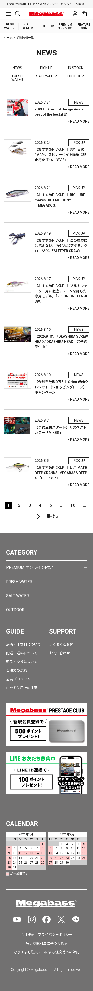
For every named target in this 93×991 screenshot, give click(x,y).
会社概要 (27, 935)
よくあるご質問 (61, 644)
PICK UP (46, 68)
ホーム (8, 37)
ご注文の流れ (16, 670)
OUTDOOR (75, 76)
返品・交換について (21, 662)
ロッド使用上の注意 (21, 688)
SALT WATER (46, 76)
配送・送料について (21, 653)
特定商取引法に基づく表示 (46, 943)
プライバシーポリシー (55, 935)
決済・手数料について (23, 644)
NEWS (17, 68)
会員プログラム (18, 679)
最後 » (52, 516)
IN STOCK (75, 68)
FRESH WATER (17, 78)
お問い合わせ (59, 653)
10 (72, 505)
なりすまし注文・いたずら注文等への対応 (47, 952)
